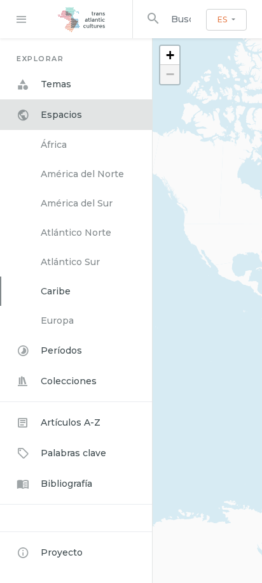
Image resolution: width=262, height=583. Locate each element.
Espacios (61, 114)
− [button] (170, 74)
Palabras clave (73, 453)
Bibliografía (66, 483)
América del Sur (77, 203)
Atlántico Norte (76, 232)
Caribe (56, 291)
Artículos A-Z (70, 422)
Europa (57, 320)
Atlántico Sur (70, 262)
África (54, 144)
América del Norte (82, 174)
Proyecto (62, 552)
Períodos (61, 350)
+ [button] (170, 55)
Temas (56, 84)
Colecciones (69, 381)
